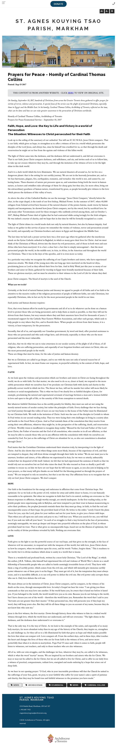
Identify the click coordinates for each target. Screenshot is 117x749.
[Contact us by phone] (113, 4)
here (71, 92)
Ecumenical (57, 685)
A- (107, 11)
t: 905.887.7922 (25, 709)
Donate (58, 4)
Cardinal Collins (95, 685)
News (16, 685)
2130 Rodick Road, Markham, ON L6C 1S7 (35, 706)
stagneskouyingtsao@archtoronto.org (33, 713)
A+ (102, 11)
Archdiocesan (34, 685)
